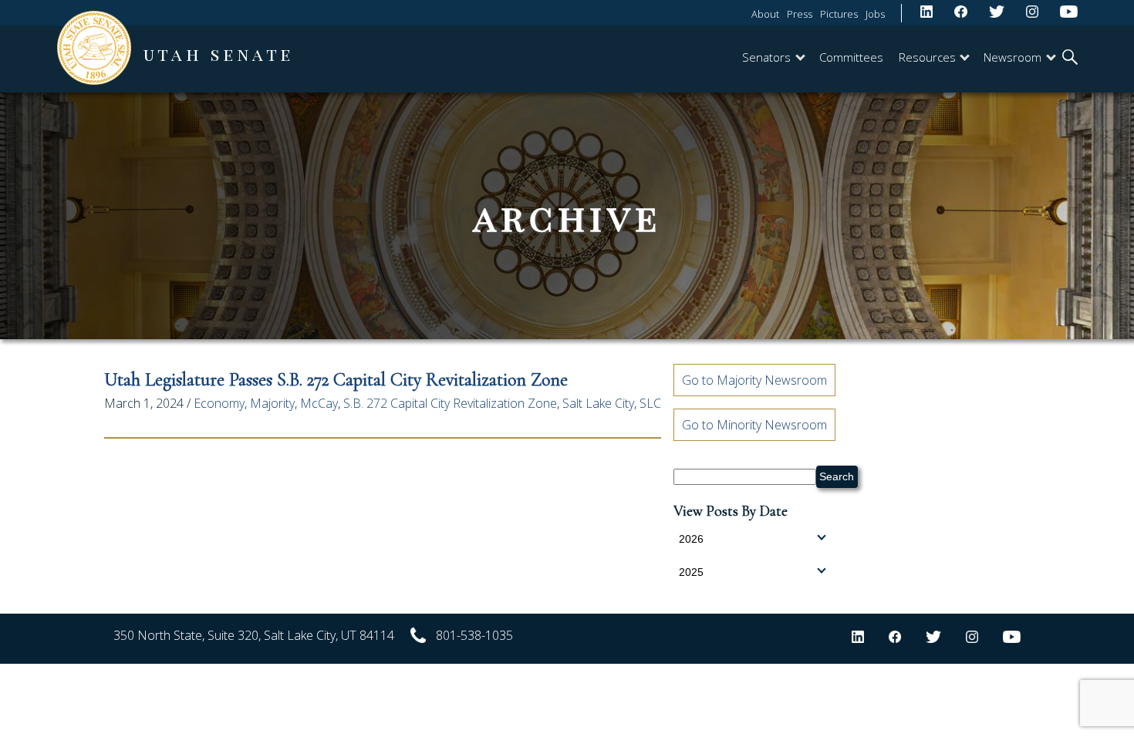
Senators (766, 57)
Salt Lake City (598, 403)
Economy (219, 403)
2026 (691, 539)
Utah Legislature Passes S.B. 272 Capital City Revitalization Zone (336, 379)
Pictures (839, 14)
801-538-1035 (474, 635)
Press (799, 14)
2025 (691, 572)
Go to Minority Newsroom (754, 424)
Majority (272, 403)
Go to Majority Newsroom (754, 380)
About (765, 14)
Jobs (875, 14)
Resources (927, 57)
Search (836, 476)
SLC (650, 403)
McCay (319, 403)
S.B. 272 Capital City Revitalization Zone (450, 403)
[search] (1070, 58)
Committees (851, 57)
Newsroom (1012, 57)
